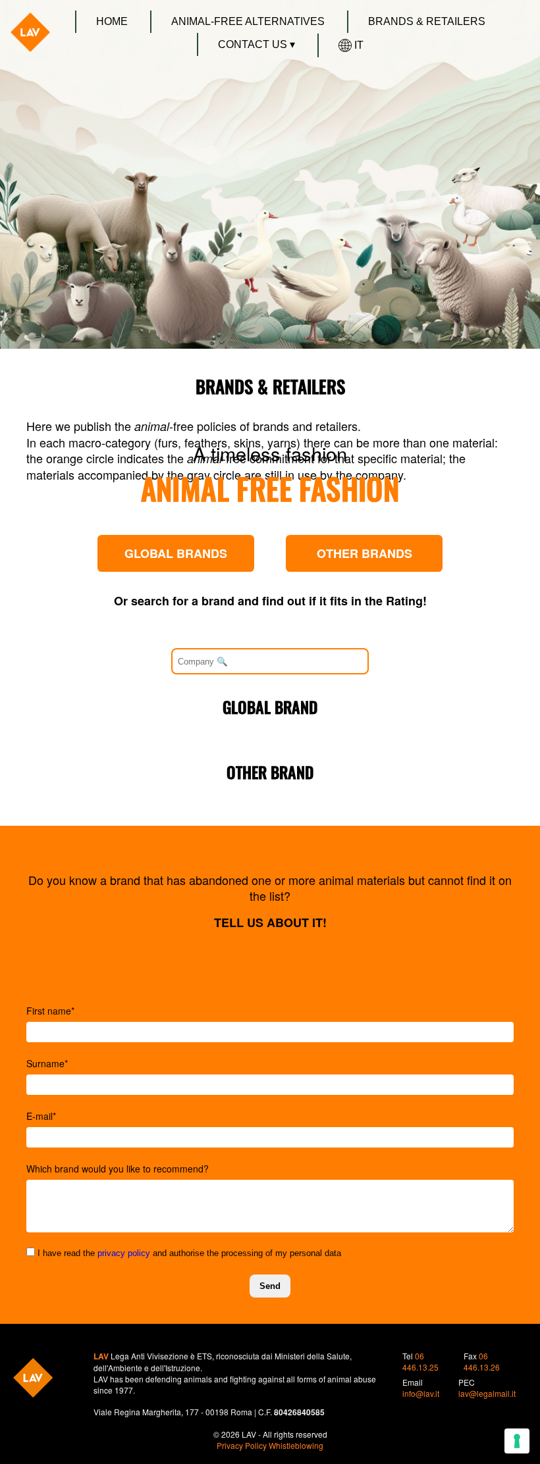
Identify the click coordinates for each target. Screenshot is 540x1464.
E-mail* (41, 1116)
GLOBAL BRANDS (175, 553)
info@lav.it (420, 1393)
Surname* (47, 1063)
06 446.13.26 (482, 1361)
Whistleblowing (296, 1445)
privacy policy (123, 1253)
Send (270, 1286)
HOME (112, 21)
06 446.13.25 (420, 1361)
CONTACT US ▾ (256, 44)
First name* (50, 1010)
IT (359, 45)
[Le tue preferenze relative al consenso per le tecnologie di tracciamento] (516, 1440)
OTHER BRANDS (364, 553)
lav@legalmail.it (487, 1393)
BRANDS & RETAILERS (426, 21)
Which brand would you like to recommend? (117, 1168)
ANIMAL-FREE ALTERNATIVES (248, 21)
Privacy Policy (242, 1445)
